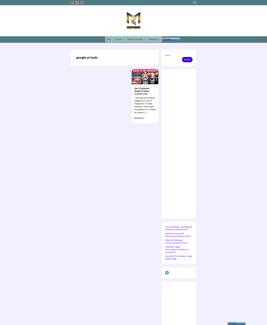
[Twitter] (77, 2)
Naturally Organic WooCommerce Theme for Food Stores (176, 249)
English (168, 39)
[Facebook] (72, 2)
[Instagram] (82, 2)
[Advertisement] (179, 144)
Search (167, 55)
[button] (194, 3)
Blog (109, 39)
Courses (118, 39)
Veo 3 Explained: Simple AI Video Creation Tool (142, 91)
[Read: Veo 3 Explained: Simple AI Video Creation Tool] (145, 76)
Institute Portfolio (135, 39)
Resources (153, 39)
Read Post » (139, 118)
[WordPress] (167, 273)
